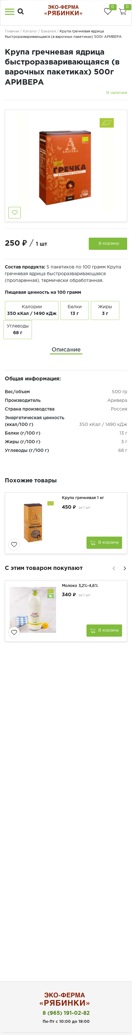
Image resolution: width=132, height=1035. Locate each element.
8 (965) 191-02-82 (66, 1013)
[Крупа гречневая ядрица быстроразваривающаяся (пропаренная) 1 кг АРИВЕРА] (34, 523)
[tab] (66, 350)
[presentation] (113, 567)
